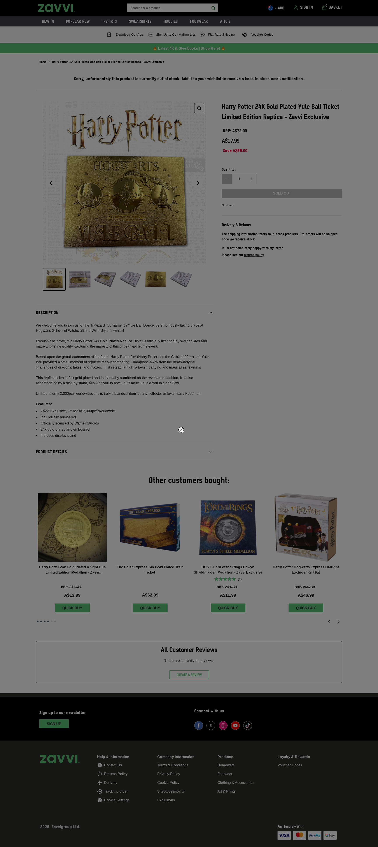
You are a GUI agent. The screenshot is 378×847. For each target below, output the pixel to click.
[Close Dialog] (181, 429)
